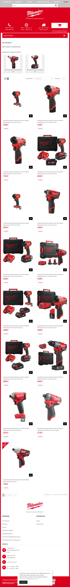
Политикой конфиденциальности (28, 579)
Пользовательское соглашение (11, 540)
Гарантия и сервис (43, 2)
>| (15, 495)
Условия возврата (7, 533)
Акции (66, 2)
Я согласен (23, 582)
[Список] (5, 79)
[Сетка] (8, 79)
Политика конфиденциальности (11, 537)
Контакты (57, 2)
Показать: (57, 78)
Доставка (18, 2)
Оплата (29, 2)
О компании (7, 2)
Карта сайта (39, 524)
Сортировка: (29, 78)
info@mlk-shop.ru (12, 562)
